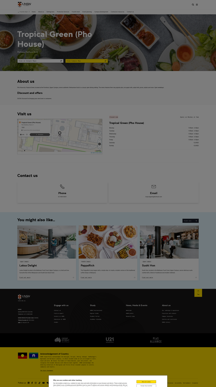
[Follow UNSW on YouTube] (43, 383)
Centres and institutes (169, 319)
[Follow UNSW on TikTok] (39, 383)
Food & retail (24, 12)
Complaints (195, 383)
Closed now (114, 117)
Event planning (87, 12)
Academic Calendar (96, 319)
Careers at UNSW (59, 316)
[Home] (24, 4)
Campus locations (167, 316)
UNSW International (96, 310)
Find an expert (58, 313)
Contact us (130, 12)
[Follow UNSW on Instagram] (35, 383)
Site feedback (187, 383)
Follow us (22, 383)
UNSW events (129, 313)
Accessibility (178, 383)
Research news (130, 316)
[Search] (193, 5)
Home (34, 12)
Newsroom (128, 310)
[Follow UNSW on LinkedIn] (28, 383)
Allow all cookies (146, 381)
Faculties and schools (169, 313)
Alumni (56, 322)
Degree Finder (94, 313)
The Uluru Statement (46, 370)
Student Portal (94, 316)
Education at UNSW (59, 319)
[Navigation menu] (197, 5)
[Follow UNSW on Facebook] (32, 383)
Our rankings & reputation (170, 310)
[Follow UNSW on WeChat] (47, 383)
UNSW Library (166, 322)
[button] (40, 61)
